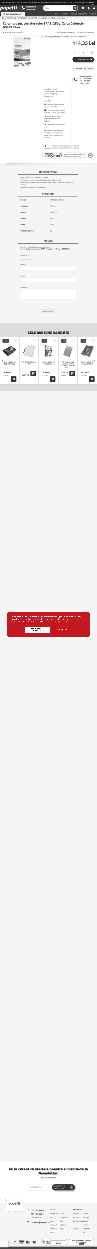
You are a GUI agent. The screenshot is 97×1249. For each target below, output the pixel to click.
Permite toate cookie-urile (38, 630)
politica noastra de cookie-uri (57, 621)
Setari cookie (61, 630)
